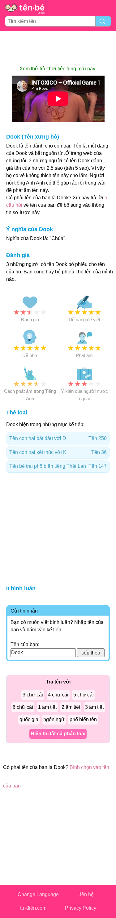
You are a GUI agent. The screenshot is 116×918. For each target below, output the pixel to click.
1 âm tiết (47, 707)
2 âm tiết (71, 707)
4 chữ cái (58, 694)
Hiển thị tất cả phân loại (58, 733)
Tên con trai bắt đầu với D (58, 438)
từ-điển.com (33, 908)
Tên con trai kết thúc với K (58, 452)
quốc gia (28, 719)
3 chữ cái (33, 694)
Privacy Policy (80, 908)
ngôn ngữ (54, 719)
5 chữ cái (83, 694)
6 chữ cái (23, 707)
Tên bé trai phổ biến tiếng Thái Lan (58, 466)
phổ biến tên (83, 719)
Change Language (38, 894)
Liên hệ (85, 894)
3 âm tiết (94, 707)
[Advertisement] (58, 48)
